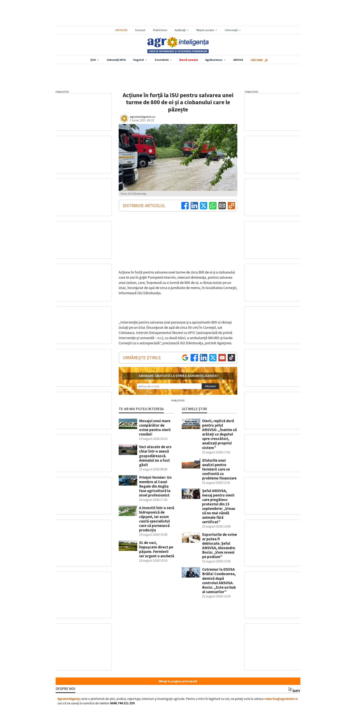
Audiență (180, 30)
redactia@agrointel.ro (281, 699)
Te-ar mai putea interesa (141, 408)
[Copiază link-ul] (231, 205)
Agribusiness (213, 60)
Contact (140, 30)
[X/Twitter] (213, 357)
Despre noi (65, 688)
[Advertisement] (178, 13)
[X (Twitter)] (203, 205)
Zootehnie (162, 60)
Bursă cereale (188, 60)
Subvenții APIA (116, 60)
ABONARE (121, 30)
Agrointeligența (69, 699)
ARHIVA (238, 60)
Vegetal (138, 60)
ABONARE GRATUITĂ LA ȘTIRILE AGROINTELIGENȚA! (178, 375)
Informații (231, 30)
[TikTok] (231, 357)
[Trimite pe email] (222, 205)
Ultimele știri (194, 408)
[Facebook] (185, 205)
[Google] (185, 357)
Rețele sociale (205, 30)
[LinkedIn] (194, 205)
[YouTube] (222, 357)
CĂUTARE (256, 60)
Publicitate (160, 30)
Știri (93, 60)
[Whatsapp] (213, 205)
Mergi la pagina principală (178, 681)
